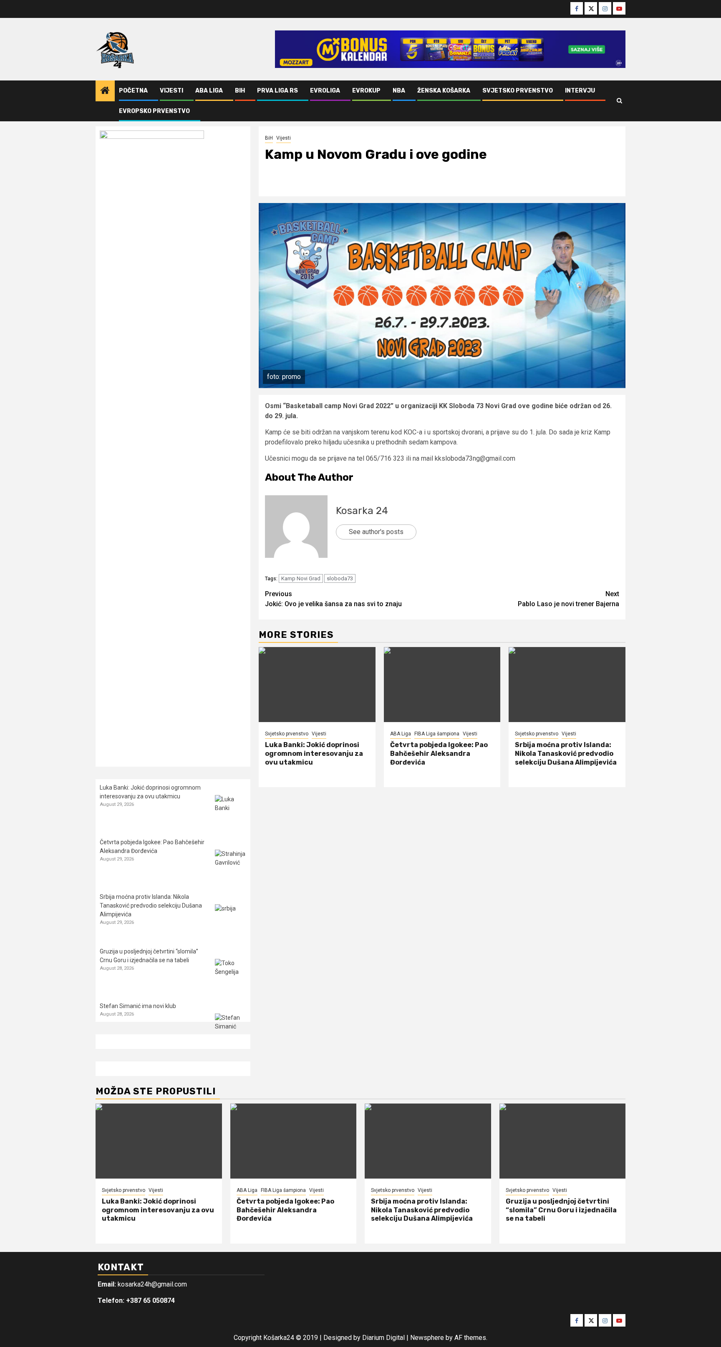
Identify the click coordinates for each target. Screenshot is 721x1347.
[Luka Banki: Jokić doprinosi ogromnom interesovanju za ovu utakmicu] (317, 684)
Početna (133, 90)
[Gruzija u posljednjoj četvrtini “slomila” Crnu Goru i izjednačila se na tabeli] (230, 974)
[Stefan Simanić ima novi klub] (230, 1029)
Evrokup (366, 90)
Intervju (580, 90)
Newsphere (427, 1338)
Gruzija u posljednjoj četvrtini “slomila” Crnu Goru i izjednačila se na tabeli (561, 1210)
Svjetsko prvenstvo (517, 90)
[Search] (619, 101)
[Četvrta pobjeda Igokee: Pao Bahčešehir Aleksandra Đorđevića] (442, 684)
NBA (399, 90)
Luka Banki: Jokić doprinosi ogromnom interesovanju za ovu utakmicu (314, 753)
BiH (240, 90)
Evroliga (325, 90)
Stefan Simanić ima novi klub (138, 1006)
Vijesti (171, 90)
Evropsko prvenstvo (154, 111)
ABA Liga (209, 90)
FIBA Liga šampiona (436, 734)
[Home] (105, 91)
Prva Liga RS (277, 90)
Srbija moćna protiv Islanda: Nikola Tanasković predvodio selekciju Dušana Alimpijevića (566, 753)
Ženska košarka (443, 90)
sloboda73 (340, 578)
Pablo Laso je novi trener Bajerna (568, 599)
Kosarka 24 (362, 511)
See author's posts (376, 532)
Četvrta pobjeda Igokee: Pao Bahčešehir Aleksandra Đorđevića (439, 753)
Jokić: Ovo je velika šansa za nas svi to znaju (333, 599)
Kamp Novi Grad (300, 578)
